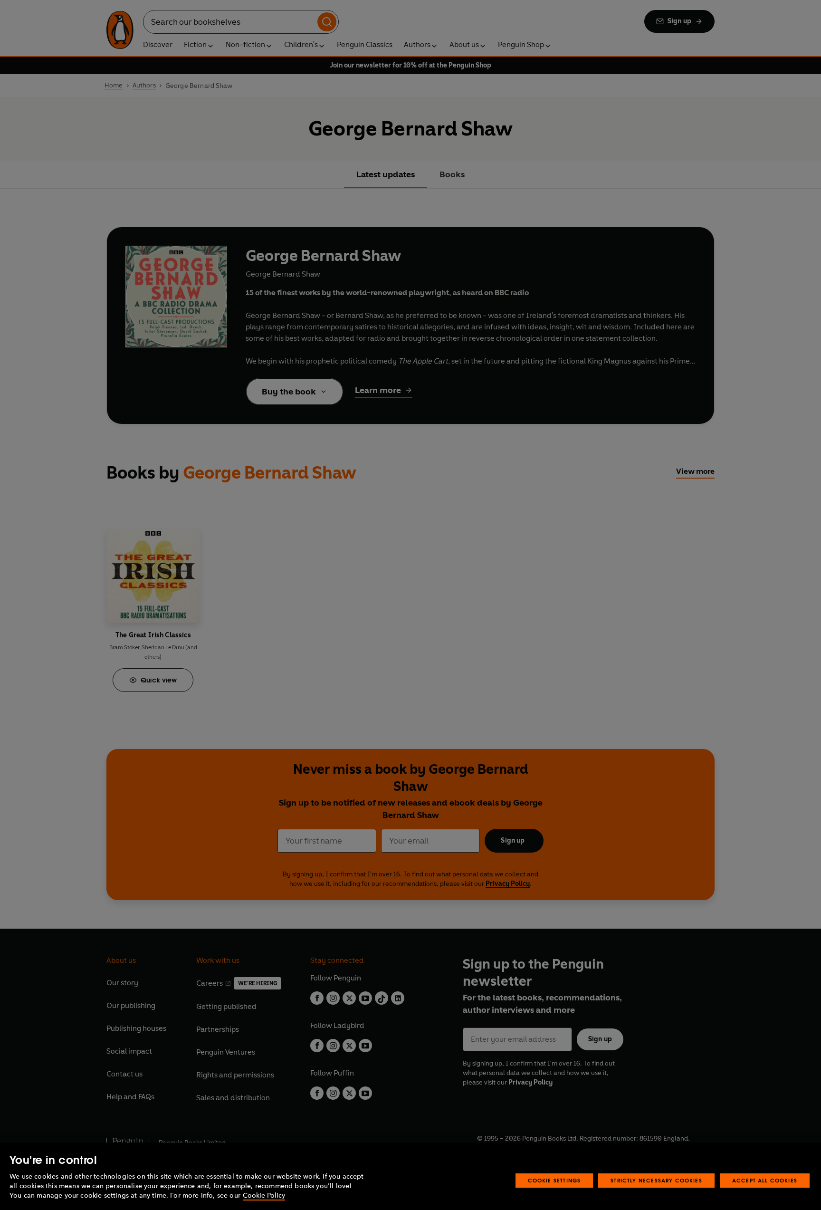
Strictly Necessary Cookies (656, 1180)
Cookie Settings (554, 1180)
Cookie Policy (264, 1195)
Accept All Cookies (764, 1180)
